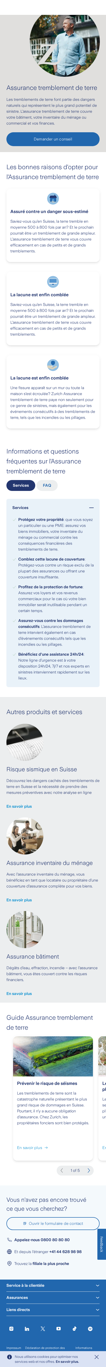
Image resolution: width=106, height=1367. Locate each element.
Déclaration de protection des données (45, 1350)
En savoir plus (19, 806)
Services (21, 485)
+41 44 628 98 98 (65, 1252)
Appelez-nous (42, 1240)
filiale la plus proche (51, 1263)
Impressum (13, 1348)
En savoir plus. (67, 1362)
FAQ (47, 485)
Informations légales (83, 1350)
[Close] (97, 1357)
